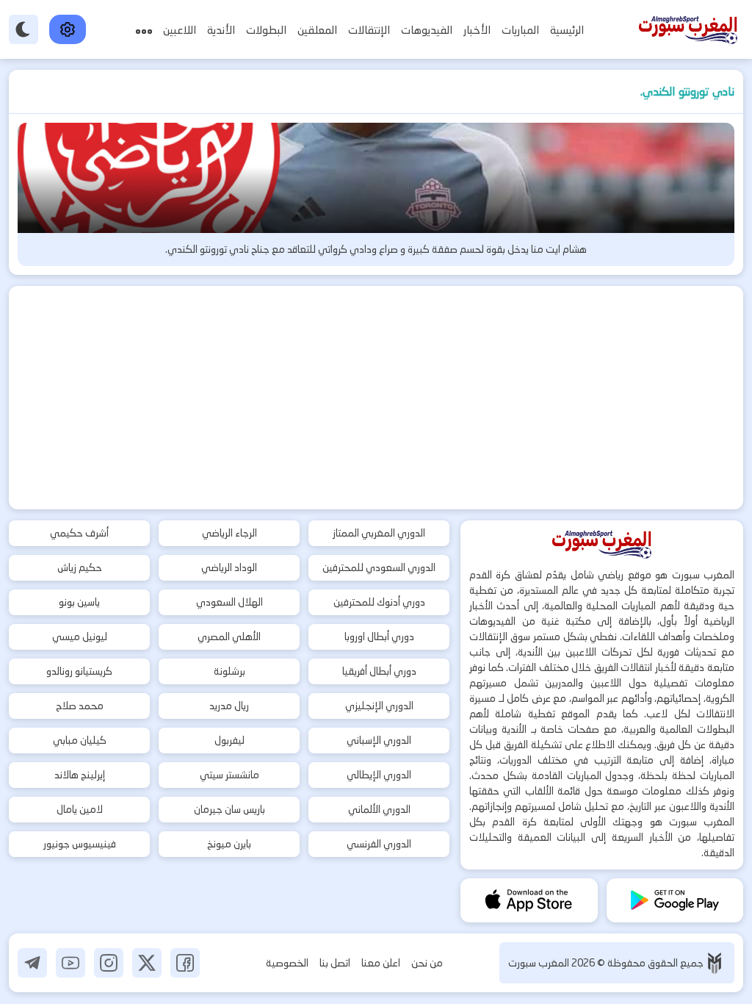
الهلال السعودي (229, 602)
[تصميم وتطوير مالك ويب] (715, 963)
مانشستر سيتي (229, 775)
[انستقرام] (108, 963)
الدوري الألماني (379, 809)
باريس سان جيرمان (229, 809)
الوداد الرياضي (229, 567)
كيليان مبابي (79, 740)
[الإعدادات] (67, 29)
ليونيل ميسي (79, 636)
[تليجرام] (32, 963)
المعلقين (317, 29)
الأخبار (477, 29)
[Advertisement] (376, 398)
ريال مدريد (229, 706)
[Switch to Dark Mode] (23, 29)
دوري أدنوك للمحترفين (379, 602)
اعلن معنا (380, 963)
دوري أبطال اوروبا (379, 636)
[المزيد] (144, 30)
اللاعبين (179, 29)
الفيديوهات (426, 29)
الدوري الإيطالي (379, 775)
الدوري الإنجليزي (379, 706)
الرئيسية (567, 29)
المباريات (520, 29)
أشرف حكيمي (79, 533)
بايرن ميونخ (229, 844)
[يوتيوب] (70, 963)
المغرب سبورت (539, 963)
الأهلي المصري (229, 636)
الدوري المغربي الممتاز (379, 533)
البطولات (266, 29)
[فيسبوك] (185, 963)
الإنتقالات (369, 29)
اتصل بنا (334, 963)
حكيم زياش (79, 567)
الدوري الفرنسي (379, 844)
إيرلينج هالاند (79, 775)
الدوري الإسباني (379, 740)
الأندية (221, 29)
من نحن (427, 963)
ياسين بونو (79, 602)
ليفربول (229, 740)
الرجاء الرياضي (229, 533)
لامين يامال (80, 809)
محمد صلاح (80, 706)
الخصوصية (287, 963)
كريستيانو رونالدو (79, 671)
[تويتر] (147, 963)
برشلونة (229, 671)
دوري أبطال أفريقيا (379, 671)
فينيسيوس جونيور (79, 844)
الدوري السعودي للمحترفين (378, 567)
